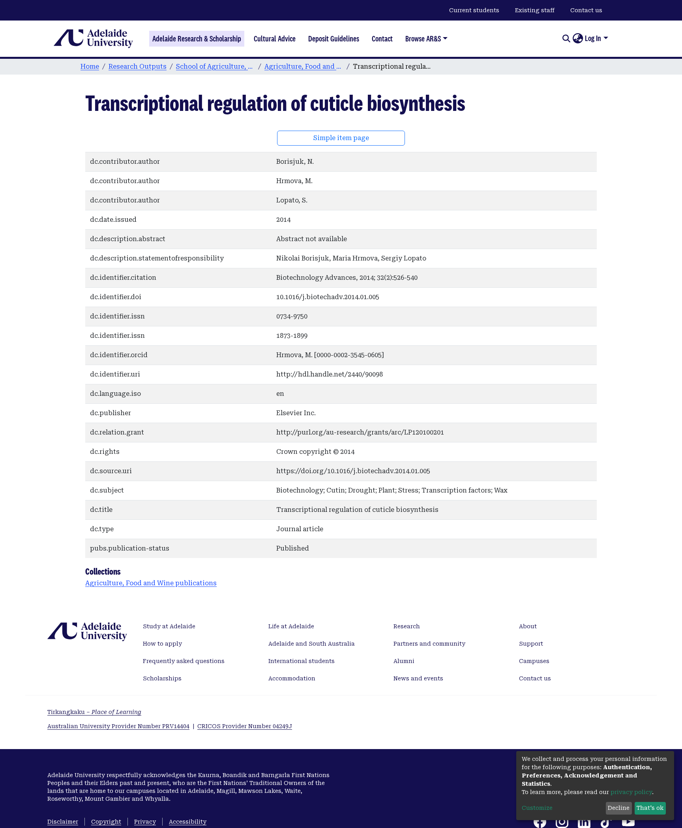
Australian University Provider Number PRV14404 (118, 726)
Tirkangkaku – (94, 712)
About (528, 626)
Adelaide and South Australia (311, 644)
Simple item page (341, 138)
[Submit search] (566, 38)
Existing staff (535, 10)
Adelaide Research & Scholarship (196, 38)
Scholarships (162, 678)
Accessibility (187, 822)
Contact (382, 38)
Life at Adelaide (291, 626)
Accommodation (291, 678)
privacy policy (631, 792)
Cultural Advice (275, 38)
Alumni (403, 661)
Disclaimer (62, 822)
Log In (593, 38)
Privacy (145, 822)
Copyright (106, 822)
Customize (537, 808)
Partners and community (429, 644)
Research (406, 626)
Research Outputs (138, 66)
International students (301, 661)
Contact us (586, 10)
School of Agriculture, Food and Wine (215, 66)
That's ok (650, 808)
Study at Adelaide (169, 626)
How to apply (162, 644)
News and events (418, 678)
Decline (619, 808)
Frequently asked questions (184, 661)
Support (531, 644)
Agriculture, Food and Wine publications (303, 66)
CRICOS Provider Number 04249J (244, 726)
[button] (577, 38)
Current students (474, 10)
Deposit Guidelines (333, 38)
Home (90, 66)
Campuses (534, 661)
